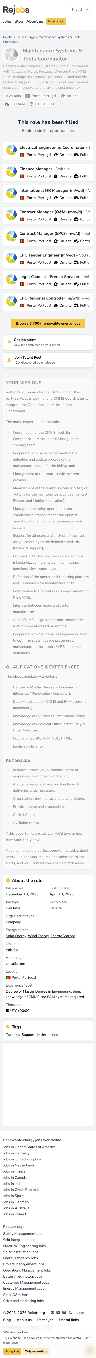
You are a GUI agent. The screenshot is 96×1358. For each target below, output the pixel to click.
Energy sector (17, 929)
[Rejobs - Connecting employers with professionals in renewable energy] (16, 10)
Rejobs (8, 37)
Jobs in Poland (14, 1214)
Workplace (58, 902)
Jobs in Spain (13, 1195)
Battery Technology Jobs (22, 1276)
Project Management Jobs (23, 1264)
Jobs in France (14, 1171)
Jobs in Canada (15, 1177)
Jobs (7, 21)
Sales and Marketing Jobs (23, 1300)
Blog (19, 21)
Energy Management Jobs (23, 1288)
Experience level (19, 985)
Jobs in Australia (16, 1208)
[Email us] (52, 1312)
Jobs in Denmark (16, 1202)
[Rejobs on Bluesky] (64, 1312)
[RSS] (70, 1312)
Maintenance (47, 1034)
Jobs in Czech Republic (21, 1189)
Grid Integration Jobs (19, 1239)
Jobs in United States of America (29, 1147)
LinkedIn (12, 943)
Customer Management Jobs (26, 1282)
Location (12, 971)
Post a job (56, 21)
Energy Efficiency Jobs (20, 1258)
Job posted (14, 888)
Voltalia (63, 169)
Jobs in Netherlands (19, 1165)
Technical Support (20, 1034)
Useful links (69, 1319)
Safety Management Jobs (23, 1233)
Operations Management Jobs (27, 1270)
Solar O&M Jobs (16, 1294)
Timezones (14, 1004)
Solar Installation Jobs (20, 1252)
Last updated (60, 888)
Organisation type (20, 916)
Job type (12, 902)
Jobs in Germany (16, 1153)
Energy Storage (62, 935)
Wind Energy (38, 935)
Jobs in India (12, 1183)
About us (34, 21)
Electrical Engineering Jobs (24, 1246)
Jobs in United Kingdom (22, 1159)
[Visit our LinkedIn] (58, 1312)
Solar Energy (26, 37)
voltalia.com (15, 963)
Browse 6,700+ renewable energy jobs (48, 323)
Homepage (14, 957)
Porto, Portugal (39, 154)
